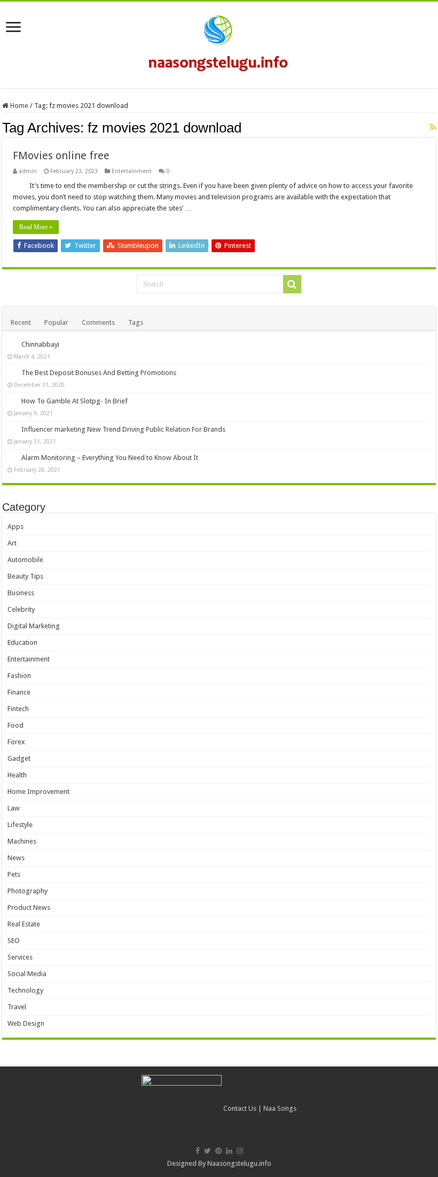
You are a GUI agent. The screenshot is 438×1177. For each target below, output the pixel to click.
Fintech (18, 709)
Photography (27, 891)
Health (17, 775)
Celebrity (21, 609)
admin (28, 171)
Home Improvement (38, 792)
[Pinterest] (218, 1150)
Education (22, 642)
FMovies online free (61, 155)
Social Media (26, 974)
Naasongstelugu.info (239, 1163)
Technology (25, 990)
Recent (21, 322)
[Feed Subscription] (433, 127)
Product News (28, 907)
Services (20, 957)
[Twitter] (207, 1150)
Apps (15, 527)
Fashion (19, 676)
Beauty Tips (25, 576)
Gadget (18, 758)
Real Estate (23, 924)
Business (20, 593)
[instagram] (240, 1150)
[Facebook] (197, 1150)
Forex (16, 742)
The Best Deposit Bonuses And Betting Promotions (98, 373)
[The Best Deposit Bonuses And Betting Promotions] (11, 372)
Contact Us (239, 1108)
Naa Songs (279, 1108)
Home (18, 106)
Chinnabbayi (40, 344)
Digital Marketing (33, 626)
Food (15, 725)
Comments (98, 322)
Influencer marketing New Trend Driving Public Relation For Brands (123, 429)
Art (12, 543)
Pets (13, 874)
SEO (13, 941)
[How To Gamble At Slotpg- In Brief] (11, 400)
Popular (56, 322)
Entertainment (132, 171)
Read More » (35, 227)
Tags (135, 322)
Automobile (25, 560)
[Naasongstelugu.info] (219, 43)
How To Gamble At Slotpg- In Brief (74, 401)
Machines (21, 841)
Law (13, 808)
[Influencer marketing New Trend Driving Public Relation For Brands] (11, 429)
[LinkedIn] (229, 1150)
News (16, 858)
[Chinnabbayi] (11, 344)
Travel (16, 1007)
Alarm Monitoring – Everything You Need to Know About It (109, 458)
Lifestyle (20, 825)
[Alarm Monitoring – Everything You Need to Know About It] (11, 457)
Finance (18, 692)
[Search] (292, 284)
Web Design (25, 1023)
